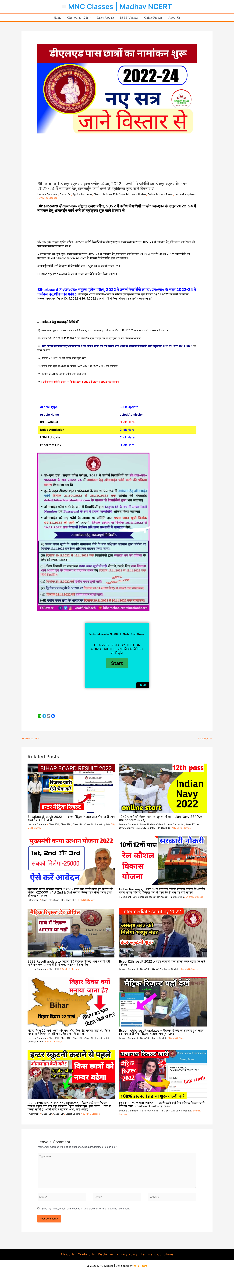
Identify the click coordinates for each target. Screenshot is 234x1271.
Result (169, 194)
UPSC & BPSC (164, 828)
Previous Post (31, 738)
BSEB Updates (129, 17)
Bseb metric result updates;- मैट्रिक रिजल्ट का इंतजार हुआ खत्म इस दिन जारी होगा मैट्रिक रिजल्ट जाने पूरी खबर (161, 1032)
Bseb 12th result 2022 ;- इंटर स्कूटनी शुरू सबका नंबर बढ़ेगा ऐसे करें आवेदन (162, 963)
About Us (174, 17)
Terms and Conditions (157, 1254)
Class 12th (112, 194)
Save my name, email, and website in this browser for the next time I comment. (86, 1208)
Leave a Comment (47, 194)
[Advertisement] (117, 157)
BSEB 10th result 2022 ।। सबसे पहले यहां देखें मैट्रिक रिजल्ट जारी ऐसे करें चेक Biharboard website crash (162, 1104)
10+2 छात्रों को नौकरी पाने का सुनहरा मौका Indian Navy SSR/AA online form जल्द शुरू (160, 818)
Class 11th (99, 194)
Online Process (153, 17)
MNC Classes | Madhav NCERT (120, 6)
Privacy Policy (127, 1254)
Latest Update (105, 17)
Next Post (205, 738)
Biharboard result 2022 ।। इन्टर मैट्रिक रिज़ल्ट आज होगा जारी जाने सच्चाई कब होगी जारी (71, 818)
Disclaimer (105, 1254)
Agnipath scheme (82, 194)
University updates (185, 194)
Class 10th (65, 194)
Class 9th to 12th (77, 17)
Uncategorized (127, 828)
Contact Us (86, 1254)
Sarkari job (178, 824)
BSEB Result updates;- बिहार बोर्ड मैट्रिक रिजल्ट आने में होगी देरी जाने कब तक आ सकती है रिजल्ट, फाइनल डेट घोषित (69, 963)
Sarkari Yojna (192, 824)
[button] (89, 17)
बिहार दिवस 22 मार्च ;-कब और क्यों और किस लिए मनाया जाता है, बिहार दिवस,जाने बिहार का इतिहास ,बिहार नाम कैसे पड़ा (69, 1032)
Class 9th (124, 194)
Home (57, 17)
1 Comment (33, 900)
